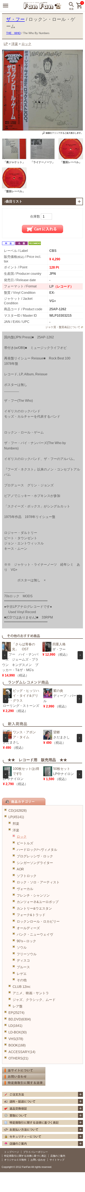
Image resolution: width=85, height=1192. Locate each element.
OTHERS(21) (18, 1058)
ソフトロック (27, 876)
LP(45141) (16, 817)
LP (6, 44)
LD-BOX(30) (17, 1032)
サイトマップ (57, 1159)
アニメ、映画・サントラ (31, 993)
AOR (20, 869)
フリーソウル (27, 954)
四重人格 (59, 644)
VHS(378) (15, 1039)
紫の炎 (58, 690)
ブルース (23, 967)
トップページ (11, 1152)
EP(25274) (16, 1012)
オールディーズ (28, 928)
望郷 (56, 732)
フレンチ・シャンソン (33, 895)
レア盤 (17, 1006)
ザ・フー (15, 19)
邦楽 (16, 823)
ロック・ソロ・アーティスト (38, 882)
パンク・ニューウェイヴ (35, 934)
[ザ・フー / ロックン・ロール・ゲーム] (14, 158)
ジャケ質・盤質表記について (62, 327)
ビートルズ (25, 843)
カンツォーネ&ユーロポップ (38, 902)
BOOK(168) (17, 1045)
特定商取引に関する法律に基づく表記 (25, 1155)
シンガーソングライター (35, 863)
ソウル (22, 947)
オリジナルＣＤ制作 (15, 1159)
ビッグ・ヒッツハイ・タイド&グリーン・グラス (21, 695)
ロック (22, 836)
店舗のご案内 (57, 1155)
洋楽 (16, 830)
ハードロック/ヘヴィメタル (37, 849)
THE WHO (13, 33)
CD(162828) (17, 810)
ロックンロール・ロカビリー (38, 921)
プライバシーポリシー (35, 1152)
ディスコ (23, 960)
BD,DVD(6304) (19, 1019)
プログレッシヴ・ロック (35, 856)
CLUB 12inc (22, 986)
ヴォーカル (25, 889)
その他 (22, 980)
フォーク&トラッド (31, 915)
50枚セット (61, 768)
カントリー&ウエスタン (34, 908)
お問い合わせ (38, 1159)
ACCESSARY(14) (21, 1052)
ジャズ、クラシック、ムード (34, 999)
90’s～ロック (26, 941)
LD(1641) (15, 1025)
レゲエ (22, 973)
